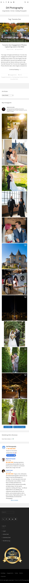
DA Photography (14, 7)
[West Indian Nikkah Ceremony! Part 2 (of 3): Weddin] (14, 412)
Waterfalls (15, 79)
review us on (10, 455)
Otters (9, 77)
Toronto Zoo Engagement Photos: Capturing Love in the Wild (14, 46)
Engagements (13, 75)
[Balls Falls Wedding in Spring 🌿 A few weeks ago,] (14, 178)
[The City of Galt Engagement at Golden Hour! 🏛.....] (14, 152)
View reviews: (8, 439)
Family (16, 573)
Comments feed (6, 537)
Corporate (3, 576)
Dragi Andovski (19, 49)
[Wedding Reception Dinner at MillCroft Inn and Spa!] (14, 334)
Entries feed (6, 534)
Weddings (3, 573)
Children (21, 573)
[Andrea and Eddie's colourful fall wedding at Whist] (14, 308)
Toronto (21, 77)
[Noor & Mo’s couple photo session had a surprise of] (14, 204)
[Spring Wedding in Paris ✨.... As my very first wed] (14, 230)
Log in (4, 531)
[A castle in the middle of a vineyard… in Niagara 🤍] (14, 256)
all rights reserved (9, 580)
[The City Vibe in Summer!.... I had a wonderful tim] (14, 386)
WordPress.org (6, 540)
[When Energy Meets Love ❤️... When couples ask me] (14, 126)
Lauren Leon (9, 470)
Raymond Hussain (10, 459)
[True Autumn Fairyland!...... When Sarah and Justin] (14, 360)
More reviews (14, 500)
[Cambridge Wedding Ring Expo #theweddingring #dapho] (14, 282)
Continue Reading (14, 69)
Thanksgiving (15, 77)
